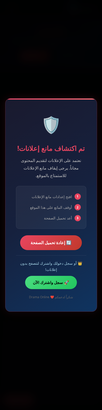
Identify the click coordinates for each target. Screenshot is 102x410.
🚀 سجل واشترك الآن (51, 282)
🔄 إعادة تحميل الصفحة (51, 242)
